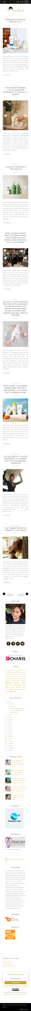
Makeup (8, 683)
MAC (18, 680)
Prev (5, 41)
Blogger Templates (7, 1005)
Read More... (7, 75)
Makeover (23, 680)
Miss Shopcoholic (7, 961)
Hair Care (15, 164)
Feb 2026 (11, 703)
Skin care (15, 85)
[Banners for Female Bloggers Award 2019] (15, 861)
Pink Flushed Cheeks (8, 963)
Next (25, 41)
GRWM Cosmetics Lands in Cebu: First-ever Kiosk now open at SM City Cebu (19, 789)
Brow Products (22, 670)
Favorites (7, 674)
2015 (8, 738)
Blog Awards (15, 670)
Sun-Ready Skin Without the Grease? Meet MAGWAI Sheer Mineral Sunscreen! (19, 780)
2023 (8, 719)
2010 (8, 750)
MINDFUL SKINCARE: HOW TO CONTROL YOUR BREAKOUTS (17, 710)
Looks (13, 680)
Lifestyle (20, 678)
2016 (8, 736)
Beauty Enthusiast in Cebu (9, 965)
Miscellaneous (15, 454)
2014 (8, 741)
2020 (8, 726)
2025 (8, 715)
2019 (8, 729)
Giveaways (23, 674)
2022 (8, 722)
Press (15, 299)
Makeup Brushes (20, 683)
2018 (8, 731)
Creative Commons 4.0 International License (15, 994)
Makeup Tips (9, 685)
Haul (6, 678)
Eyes (9, 672)
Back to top (23, 1009)
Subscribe (15, 982)
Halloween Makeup (22, 676)
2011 (8, 748)
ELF (6, 672)
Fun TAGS (16, 674)
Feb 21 (11, 706)
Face (20, 672)
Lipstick (7, 680)
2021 (8, 724)
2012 (8, 745)
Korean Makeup (13, 678)
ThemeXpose (19, 1005)
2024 (8, 717)
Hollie (15, 992)
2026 (8, 701)
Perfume (12, 687)
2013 (8, 743)
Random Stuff (14, 689)
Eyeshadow (15, 672)
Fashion (24, 672)
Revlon (20, 689)
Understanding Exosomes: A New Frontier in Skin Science (18, 797)
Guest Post (8, 676)
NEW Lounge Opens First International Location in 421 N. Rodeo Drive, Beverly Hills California (15, 237)
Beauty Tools (8, 670)
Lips (24, 678)
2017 (8, 734)
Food (11, 674)
